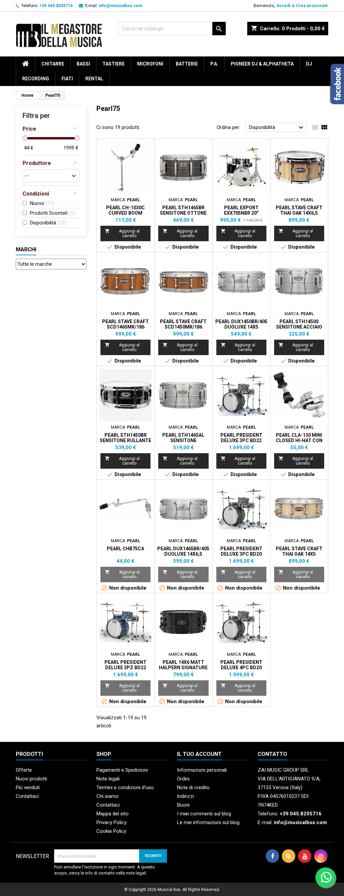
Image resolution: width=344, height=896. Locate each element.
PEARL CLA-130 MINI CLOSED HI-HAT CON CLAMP (299, 440)
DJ (309, 64)
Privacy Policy (111, 822)
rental (94, 78)
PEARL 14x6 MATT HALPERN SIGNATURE (183, 664)
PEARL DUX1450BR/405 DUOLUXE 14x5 (241, 324)
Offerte (24, 770)
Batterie (187, 64)
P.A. (214, 64)
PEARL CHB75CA (125, 548)
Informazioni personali (202, 770)
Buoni (183, 805)
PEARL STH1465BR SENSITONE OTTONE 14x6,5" (183, 213)
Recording (35, 78)
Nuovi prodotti (31, 779)
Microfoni (150, 64)
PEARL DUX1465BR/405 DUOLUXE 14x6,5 (183, 551)
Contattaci (27, 796)
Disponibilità (277, 128)
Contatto (272, 754)
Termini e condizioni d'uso (125, 787)
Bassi (83, 64)
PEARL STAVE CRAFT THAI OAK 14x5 (299, 551)
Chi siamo (107, 796)
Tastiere (113, 64)
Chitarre (52, 64)
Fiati (67, 78)
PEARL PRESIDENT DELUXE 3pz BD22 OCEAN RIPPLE (125, 667)
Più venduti (28, 787)
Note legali (108, 779)
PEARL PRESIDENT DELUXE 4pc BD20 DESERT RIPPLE (241, 667)
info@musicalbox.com (120, 5)
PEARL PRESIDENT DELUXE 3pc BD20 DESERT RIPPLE (241, 554)
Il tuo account (199, 754)
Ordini (183, 779)
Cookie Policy (111, 831)
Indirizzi (185, 796)
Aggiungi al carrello (122, 233)
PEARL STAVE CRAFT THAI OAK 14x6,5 (299, 210)
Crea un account (312, 5)
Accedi (283, 5)
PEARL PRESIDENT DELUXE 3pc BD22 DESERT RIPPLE (241, 440)
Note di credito (193, 787)
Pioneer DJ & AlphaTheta (262, 64)
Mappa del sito (112, 814)
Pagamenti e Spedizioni (122, 770)
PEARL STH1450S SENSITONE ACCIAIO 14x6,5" (299, 327)
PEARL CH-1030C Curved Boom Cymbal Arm (125, 213)
